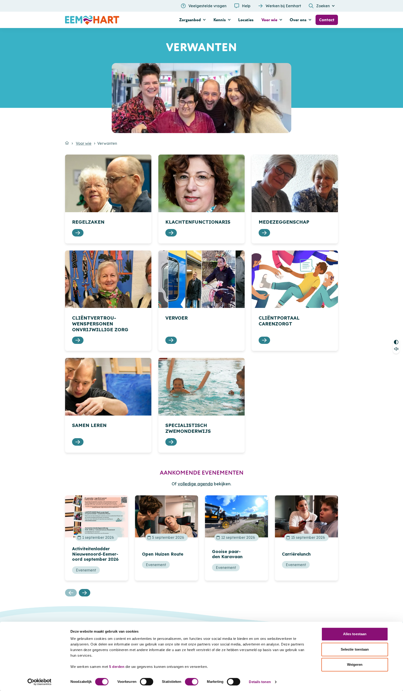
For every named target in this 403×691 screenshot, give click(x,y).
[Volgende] (84, 592)
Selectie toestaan (355, 649)
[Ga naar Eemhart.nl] (67, 143)
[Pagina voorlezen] (396, 350)
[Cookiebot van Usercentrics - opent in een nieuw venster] (39, 681)
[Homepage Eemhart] (108, 19)
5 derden (116, 667)
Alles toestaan (354, 634)
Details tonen (260, 682)
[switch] (146, 681)
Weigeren (355, 664)
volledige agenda (195, 484)
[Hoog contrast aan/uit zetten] (396, 341)
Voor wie (83, 143)
